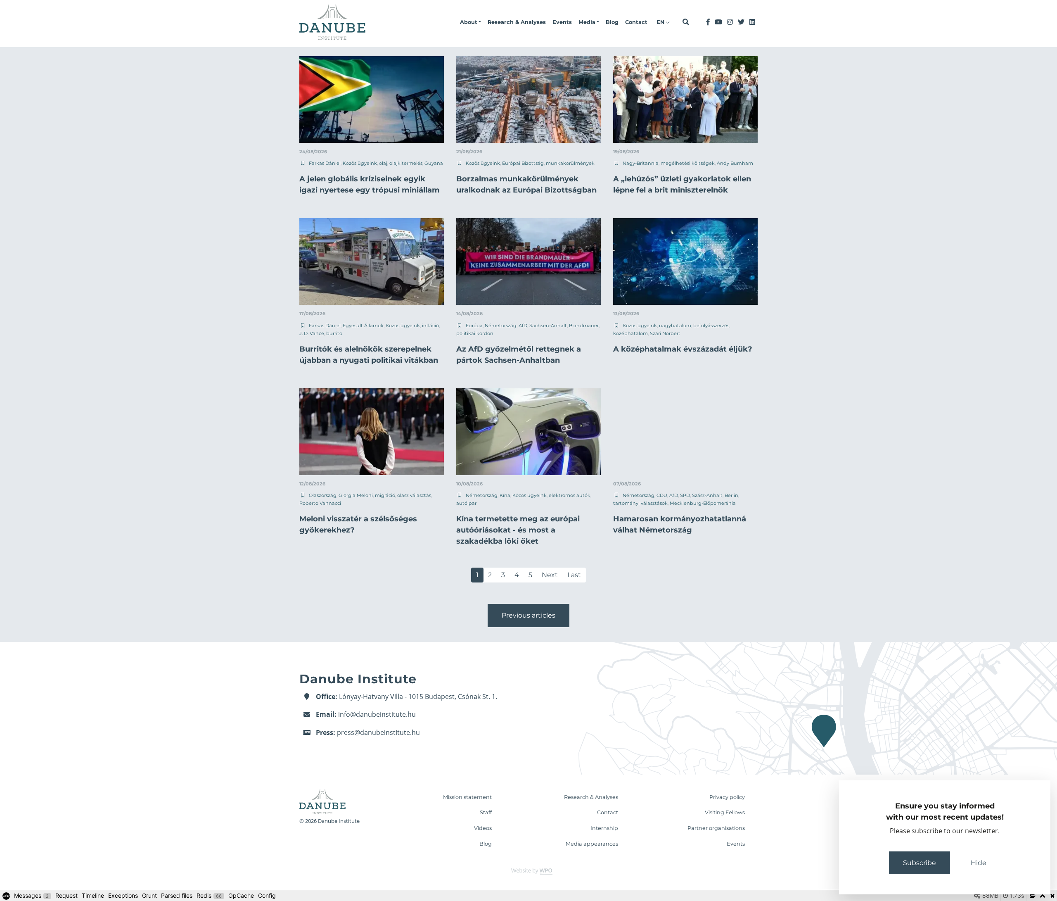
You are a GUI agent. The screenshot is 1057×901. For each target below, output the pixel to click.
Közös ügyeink (360, 163)
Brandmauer (584, 325)
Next (550, 575)
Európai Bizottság (523, 163)
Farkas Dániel (325, 163)
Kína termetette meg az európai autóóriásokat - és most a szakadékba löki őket (518, 530)
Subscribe (919, 863)
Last (574, 575)
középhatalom (630, 333)
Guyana (433, 163)
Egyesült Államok (363, 325)
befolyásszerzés (711, 325)
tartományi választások (640, 503)
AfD (523, 325)
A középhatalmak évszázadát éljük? (682, 349)
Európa (474, 325)
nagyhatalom (675, 325)
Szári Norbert (665, 333)
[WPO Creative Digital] (528, 871)
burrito (334, 333)
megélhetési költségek (688, 163)
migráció (385, 495)
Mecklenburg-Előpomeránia (703, 503)
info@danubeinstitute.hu (377, 714)
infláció (430, 325)
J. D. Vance (311, 333)
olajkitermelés (405, 163)
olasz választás (414, 495)
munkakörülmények (570, 163)
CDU (661, 495)
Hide (978, 863)
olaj (383, 163)
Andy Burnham (735, 163)
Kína (505, 495)
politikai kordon (474, 333)
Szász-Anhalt (707, 495)
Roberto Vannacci (320, 503)
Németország (501, 325)
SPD (685, 495)
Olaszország (323, 495)
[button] (470, 22)
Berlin (731, 495)
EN (661, 22)
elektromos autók (569, 495)
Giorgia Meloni (356, 495)
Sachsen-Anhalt (548, 325)
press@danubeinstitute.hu (378, 732)
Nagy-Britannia (641, 163)
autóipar (466, 503)
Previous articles (528, 615)
